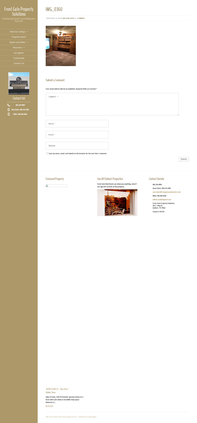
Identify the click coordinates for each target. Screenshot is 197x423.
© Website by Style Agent (87, 417)
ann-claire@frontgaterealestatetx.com (167, 192)
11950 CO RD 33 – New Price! (57, 389)
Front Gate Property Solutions (18, 11)
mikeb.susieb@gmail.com (162, 199)
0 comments (81, 18)
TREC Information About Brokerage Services (61, 417)
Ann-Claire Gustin (68, 18)
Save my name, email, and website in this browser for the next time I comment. (78, 153)
